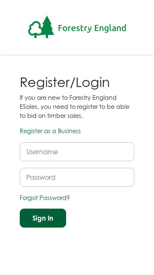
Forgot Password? (45, 197)
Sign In (42, 218)
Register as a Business (50, 130)
